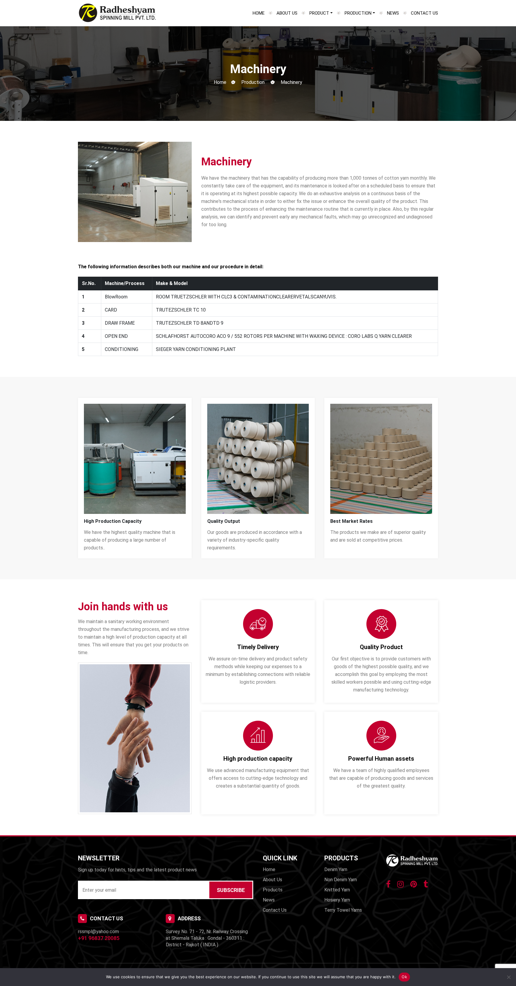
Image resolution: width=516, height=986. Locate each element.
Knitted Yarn (337, 890)
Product (319, 13)
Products (272, 890)
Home (259, 13)
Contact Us (424, 13)
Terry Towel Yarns (343, 910)
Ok (404, 976)
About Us (287, 13)
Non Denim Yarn (340, 879)
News (393, 13)
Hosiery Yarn (337, 900)
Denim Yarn (335, 869)
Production (358, 13)
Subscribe (231, 890)
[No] (509, 977)
